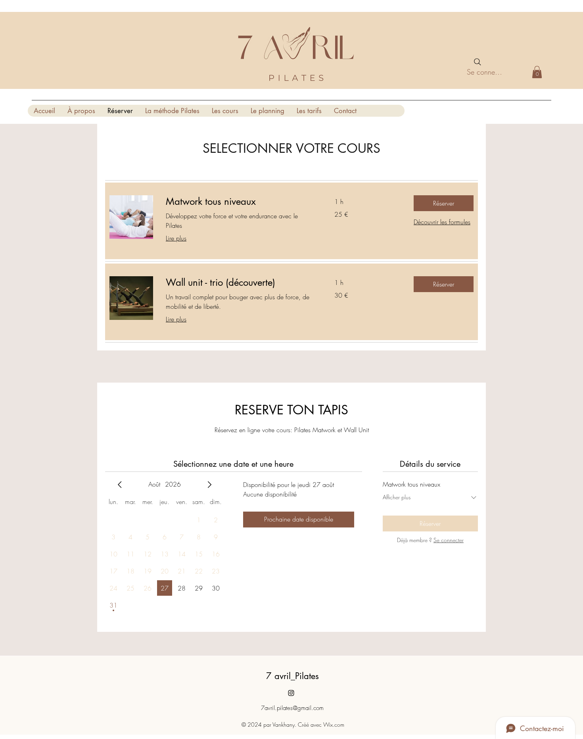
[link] (240, 201)
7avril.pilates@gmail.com (292, 708)
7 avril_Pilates (292, 675)
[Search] (477, 62)
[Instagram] (291, 693)
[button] (537, 72)
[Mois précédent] (120, 484)
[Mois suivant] (209, 484)
